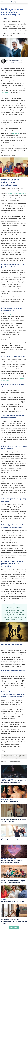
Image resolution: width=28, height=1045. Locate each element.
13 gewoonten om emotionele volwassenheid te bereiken (11, 861)
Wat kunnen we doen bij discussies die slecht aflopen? (13, 820)
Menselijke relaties (5, 5)
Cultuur (3, 838)
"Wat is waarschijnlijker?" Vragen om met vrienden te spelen (13, 881)
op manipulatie (5, 92)
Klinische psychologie (7, 779)
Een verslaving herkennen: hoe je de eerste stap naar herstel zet (13, 781)
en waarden (10, 289)
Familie (13, 5)
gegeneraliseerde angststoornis (17, 193)
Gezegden (3, 879)
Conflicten (4, 818)
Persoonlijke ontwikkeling (8, 858)
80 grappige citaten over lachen (12, 901)
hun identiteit (7, 655)
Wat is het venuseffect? (9, 801)
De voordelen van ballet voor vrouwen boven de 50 (11, 841)
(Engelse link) (12, 314)
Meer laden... (14, 927)
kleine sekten (16, 133)
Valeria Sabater (18, 62)
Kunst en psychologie (7, 799)
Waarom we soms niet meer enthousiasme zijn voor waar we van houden (14, 921)
